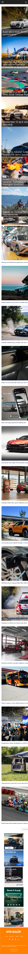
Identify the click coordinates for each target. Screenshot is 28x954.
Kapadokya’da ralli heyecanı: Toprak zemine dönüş (14, 623)
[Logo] (14, 932)
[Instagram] (12, 939)
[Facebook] (9, 939)
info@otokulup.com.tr (14, 949)
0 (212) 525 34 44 (14, 951)
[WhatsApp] (18, 939)
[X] (15, 939)
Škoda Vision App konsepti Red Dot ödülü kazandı (13, 422)
